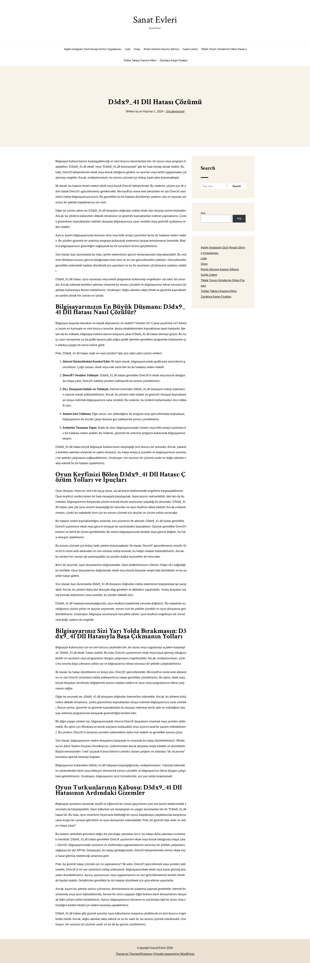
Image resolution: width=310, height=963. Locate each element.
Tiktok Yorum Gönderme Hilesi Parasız (224, 49)
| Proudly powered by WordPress (173, 953)
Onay (137, 49)
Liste (127, 49)
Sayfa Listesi (190, 49)
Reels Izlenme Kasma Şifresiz (161, 49)
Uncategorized (175, 111)
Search (208, 168)
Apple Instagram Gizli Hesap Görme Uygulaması (92, 49)
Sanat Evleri (155, 22)
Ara (203, 213)
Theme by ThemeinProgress (134, 953)
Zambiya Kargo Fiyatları (174, 60)
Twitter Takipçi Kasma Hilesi (139, 60)
